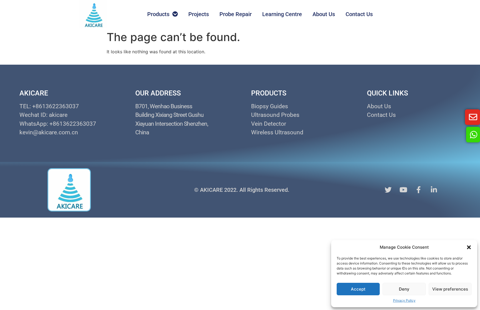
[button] (469, 247)
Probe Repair (235, 14)
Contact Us (359, 14)
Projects (198, 14)
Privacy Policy (404, 300)
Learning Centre (282, 14)
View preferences (450, 289)
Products (158, 14)
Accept (358, 289)
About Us (323, 14)
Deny (404, 289)
